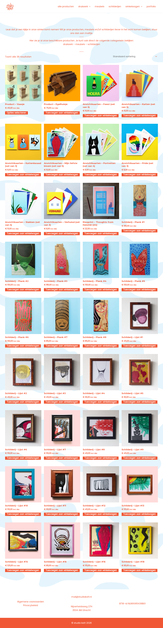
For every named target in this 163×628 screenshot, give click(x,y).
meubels (99, 6)
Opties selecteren (16, 112)
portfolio (151, 6)
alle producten (66, 6)
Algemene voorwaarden (30, 601)
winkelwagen (132, 6)
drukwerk (83, 6)
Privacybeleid (30, 605)
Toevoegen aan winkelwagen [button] (62, 112)
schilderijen (115, 6)
